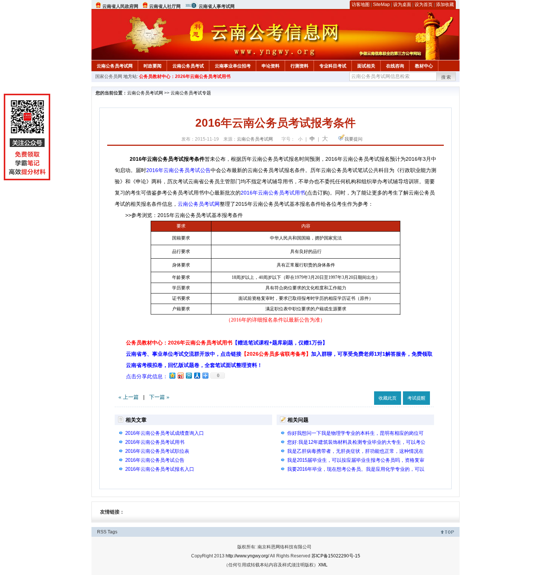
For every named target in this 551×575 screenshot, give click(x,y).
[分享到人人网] (197, 375)
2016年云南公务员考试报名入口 (159, 469)
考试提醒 (416, 398)
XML (323, 565)
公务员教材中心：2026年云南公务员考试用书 (185, 76)
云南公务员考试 (188, 66)
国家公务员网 (108, 76)
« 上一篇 (128, 397)
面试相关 (366, 66)
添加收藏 (445, 4)
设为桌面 (402, 4)
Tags (112, 532)
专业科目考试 (332, 66)
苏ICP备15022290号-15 (335, 556)
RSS (101, 532)
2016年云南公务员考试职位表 (157, 451)
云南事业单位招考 (233, 66)
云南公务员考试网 (115, 66)
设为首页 (424, 4)
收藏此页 (388, 398)
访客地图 (361, 4)
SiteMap (381, 4)
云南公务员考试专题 (191, 93)
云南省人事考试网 (217, 6)
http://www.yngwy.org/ (247, 556)
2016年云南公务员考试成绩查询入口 (164, 433)
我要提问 (353, 139)
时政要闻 (153, 66)
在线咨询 (395, 66)
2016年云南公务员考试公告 (178, 170)
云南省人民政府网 (120, 6)
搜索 (446, 77)
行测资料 (299, 66)
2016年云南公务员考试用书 (273, 193)
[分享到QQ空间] (172, 375)
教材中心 (424, 66)
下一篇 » (159, 397)
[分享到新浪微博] (180, 375)
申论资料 (271, 66)
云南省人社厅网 (165, 6)
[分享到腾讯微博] (188, 375)
